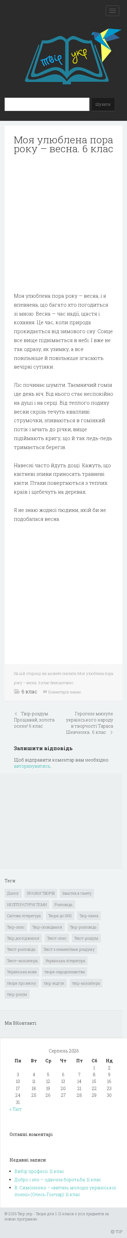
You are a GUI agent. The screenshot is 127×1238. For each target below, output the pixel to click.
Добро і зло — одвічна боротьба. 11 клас (57, 1180)
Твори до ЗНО (60, 915)
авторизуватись (32, 766)
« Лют (16, 1109)
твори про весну (21, 983)
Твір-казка (89, 915)
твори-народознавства (64, 971)
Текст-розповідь (21, 949)
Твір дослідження (23, 938)
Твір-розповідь (83, 927)
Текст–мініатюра (22, 960)
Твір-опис (16, 927)
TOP (118, 1231)
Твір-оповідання (47, 927)
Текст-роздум (86, 938)
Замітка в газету (77, 893)
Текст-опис (57, 938)
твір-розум (17, 994)
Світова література (24, 915)
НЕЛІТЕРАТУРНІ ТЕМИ (27, 904)
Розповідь (64, 904)
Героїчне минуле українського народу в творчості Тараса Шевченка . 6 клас (89, 723)
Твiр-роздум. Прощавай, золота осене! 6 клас (34, 720)
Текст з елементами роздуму (69, 949)
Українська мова (22, 971)
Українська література (65, 960)
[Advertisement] (63, 223)
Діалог (13, 893)
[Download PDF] (63, 223)
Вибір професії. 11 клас (39, 1171)
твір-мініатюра (86, 983)
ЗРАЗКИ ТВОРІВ (41, 893)
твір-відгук (54, 983)
